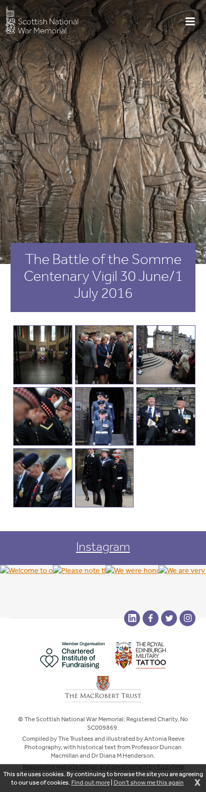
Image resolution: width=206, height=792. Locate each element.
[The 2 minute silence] (43, 478)
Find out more (90, 782)
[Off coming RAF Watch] (105, 417)
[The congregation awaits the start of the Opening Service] (166, 355)
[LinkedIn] (132, 618)
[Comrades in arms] (166, 417)
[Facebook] (150, 618)
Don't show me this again (149, 782)
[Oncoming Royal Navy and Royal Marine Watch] (105, 478)
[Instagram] (187, 618)
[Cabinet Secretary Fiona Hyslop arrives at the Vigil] (105, 355)
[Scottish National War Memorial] (41, 19)
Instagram (103, 546)
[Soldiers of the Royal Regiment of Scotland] (43, 417)
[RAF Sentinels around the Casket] (43, 355)
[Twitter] (169, 618)
